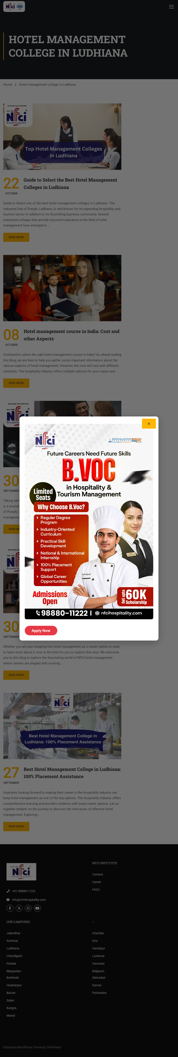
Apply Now (41, 630)
